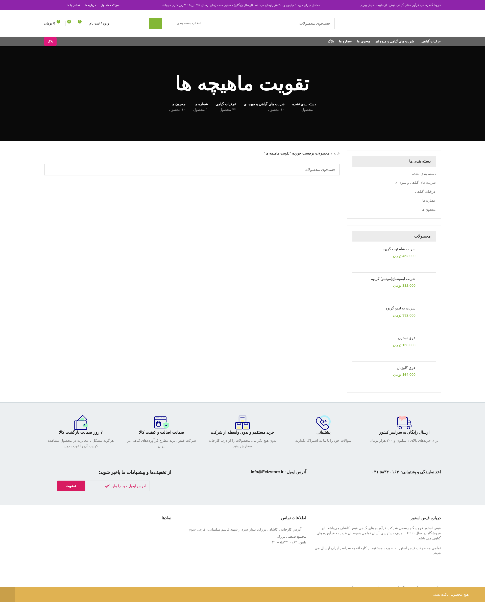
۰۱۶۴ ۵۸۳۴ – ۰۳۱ (283, 542)
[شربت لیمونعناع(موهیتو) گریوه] (427, 287)
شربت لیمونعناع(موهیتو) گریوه (393, 279)
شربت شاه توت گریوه (399, 249)
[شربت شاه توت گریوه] (427, 258)
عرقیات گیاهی (425, 192)
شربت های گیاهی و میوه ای (415, 182)
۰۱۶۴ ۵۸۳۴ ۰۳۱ (385, 472)
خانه (336, 153)
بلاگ (50, 41)
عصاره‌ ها (429, 200)
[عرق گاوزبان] (427, 376)
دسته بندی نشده (424, 174)
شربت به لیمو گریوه (401, 308)
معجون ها (429, 209)
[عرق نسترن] (427, 347)
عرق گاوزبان (406, 368)
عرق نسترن (407, 338)
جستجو (155, 23)
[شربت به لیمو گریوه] (427, 317)
